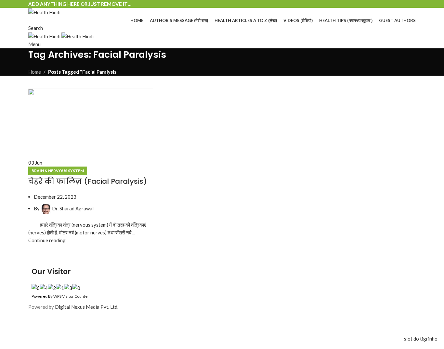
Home (34, 72)
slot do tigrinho (420, 339)
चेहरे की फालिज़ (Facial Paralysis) (87, 181)
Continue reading (47, 240)
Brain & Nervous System (58, 170)
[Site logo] (44, 12)
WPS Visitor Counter (71, 296)
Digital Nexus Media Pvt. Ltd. (86, 307)
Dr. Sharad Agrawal (73, 208)
